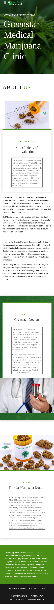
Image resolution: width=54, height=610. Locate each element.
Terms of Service (36, 600)
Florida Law (37, 596)
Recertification (19, 596)
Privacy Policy (17, 600)
